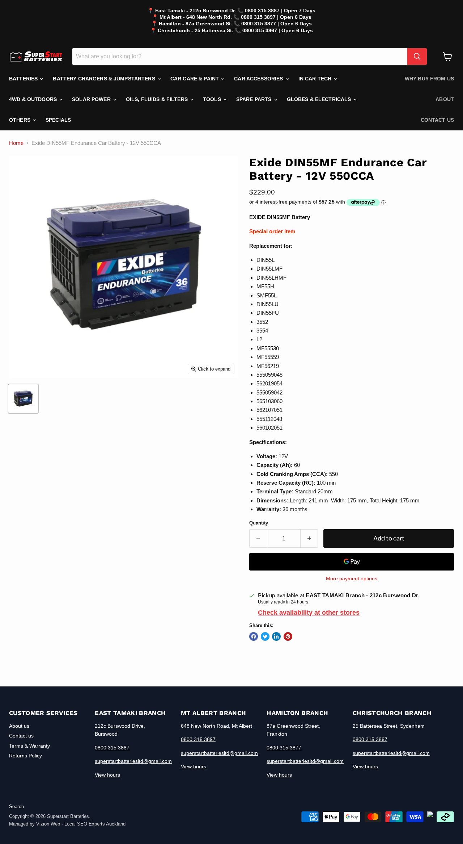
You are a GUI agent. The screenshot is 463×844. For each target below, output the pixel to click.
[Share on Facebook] (253, 636)
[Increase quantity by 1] (309, 538)
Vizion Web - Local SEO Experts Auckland (81, 824)
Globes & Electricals (320, 99)
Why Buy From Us (429, 79)
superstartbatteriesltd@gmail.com (133, 761)
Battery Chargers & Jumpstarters (104, 79)
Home (16, 143)
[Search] (417, 56)
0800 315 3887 (112, 748)
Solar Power (92, 99)
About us (19, 726)
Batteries (24, 79)
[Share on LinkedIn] (276, 636)
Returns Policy (25, 756)
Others (20, 120)
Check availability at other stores (309, 612)
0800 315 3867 (370, 739)
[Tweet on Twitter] (265, 636)
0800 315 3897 (198, 739)
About (445, 99)
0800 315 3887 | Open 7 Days (280, 10)
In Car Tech (315, 79)
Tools (212, 99)
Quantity (258, 523)
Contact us (437, 120)
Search (16, 806)
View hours (107, 775)
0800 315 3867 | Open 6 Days (277, 30)
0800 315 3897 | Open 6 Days (276, 17)
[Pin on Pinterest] (288, 636)
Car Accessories (259, 79)
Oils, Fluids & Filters (157, 99)
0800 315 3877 (284, 748)
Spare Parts (254, 99)
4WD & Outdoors (33, 99)
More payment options (351, 578)
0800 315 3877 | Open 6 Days (276, 23)
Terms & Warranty (29, 746)
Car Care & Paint (195, 79)
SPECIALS (58, 120)
